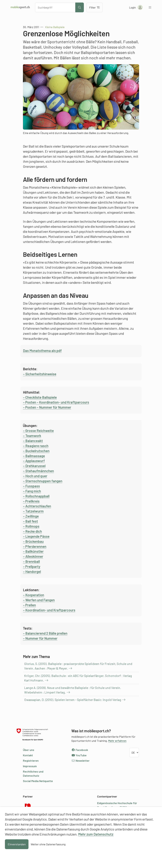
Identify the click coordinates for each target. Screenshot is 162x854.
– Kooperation (33, 595)
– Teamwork (32, 436)
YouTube (81, 755)
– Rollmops (31, 526)
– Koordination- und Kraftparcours (49, 610)
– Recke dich (32, 531)
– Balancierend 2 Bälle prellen (45, 633)
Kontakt (28, 755)
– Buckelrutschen (36, 451)
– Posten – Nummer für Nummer (47, 407)
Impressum (30, 766)
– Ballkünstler (33, 551)
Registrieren (31, 760)
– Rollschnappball (36, 496)
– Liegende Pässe (36, 536)
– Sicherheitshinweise (39, 374)
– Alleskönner (33, 556)
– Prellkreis (31, 501)
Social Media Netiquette (38, 781)
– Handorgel (32, 571)
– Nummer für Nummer (40, 638)
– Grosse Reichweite (38, 430)
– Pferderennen (34, 546)
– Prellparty (31, 566)
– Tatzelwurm (33, 511)
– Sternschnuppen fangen (42, 481)
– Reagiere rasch (35, 446)
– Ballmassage (34, 456)
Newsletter (82, 760)
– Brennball (31, 561)
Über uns (28, 750)
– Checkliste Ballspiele (40, 397)
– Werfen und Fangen (39, 600)
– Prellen (29, 605)
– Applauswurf (34, 461)
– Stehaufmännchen (38, 471)
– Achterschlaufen (37, 506)
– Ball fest (30, 521)
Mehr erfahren (117, 740)
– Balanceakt (33, 441)
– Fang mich (32, 491)
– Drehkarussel (34, 466)
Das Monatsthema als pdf (42, 350)
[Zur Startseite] (20, 7)
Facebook (81, 750)
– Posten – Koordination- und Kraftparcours (56, 402)
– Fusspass (31, 486)
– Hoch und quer (35, 476)
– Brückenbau (33, 541)
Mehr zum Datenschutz (95, 834)
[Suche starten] (79, 7)
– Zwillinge (31, 516)
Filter (92, 7)
